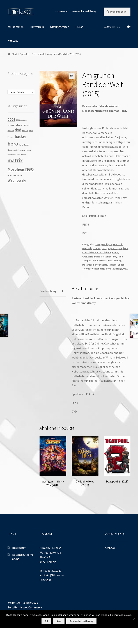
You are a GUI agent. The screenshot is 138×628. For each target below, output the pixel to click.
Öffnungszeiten (59, 27)
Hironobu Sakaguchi (16, 150)
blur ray (11, 130)
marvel (24, 154)
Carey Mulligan (103, 244)
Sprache (24, 54)
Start (14, 54)
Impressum (62, 11)
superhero (17, 175)
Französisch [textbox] (20, 92)
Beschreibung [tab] (48, 291)
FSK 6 (115, 252)
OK (46, 621)
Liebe (95, 260)
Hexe (21, 145)
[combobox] (21, 92)
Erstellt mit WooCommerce (25, 607)
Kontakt (13, 40)
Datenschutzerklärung (84, 11)
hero (13, 143)
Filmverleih (37, 27)
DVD (104, 248)
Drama (96, 248)
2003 (11, 119)
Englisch (112, 248)
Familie (25, 130)
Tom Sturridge (114, 268)
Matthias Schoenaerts (94, 264)
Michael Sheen (117, 264)
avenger (23, 120)
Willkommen (16, 27)
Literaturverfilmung (110, 260)
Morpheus (16, 169)
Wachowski (17, 180)
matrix (15, 160)
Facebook (109, 548)
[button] (72, 76)
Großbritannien (91, 256)
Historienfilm (108, 256)
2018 (18, 120)
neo (29, 168)
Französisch (38, 54)
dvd (18, 129)
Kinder (17, 154)
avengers (11, 125)
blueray (27, 125)
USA (125, 268)
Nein (58, 621)
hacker (20, 136)
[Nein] (133, 619)
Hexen (26, 145)
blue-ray (19, 125)
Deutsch (118, 244)
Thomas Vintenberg (93, 268)
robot (10, 175)
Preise (79, 27)
